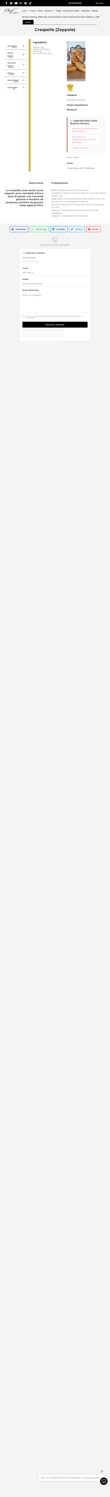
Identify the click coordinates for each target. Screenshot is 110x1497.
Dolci (16, 73)
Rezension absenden (54, 325)
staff (97, 17)
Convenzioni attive (71, 11)
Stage (58, 11)
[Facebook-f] (6, 3)
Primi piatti (16, 55)
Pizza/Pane (16, 80)
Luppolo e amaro (80, 148)
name (25, 268)
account (99, 3)
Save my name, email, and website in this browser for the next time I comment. (53, 317)
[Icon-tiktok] (30, 3)
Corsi (24, 11)
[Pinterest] (25, 3)
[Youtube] (16, 3)
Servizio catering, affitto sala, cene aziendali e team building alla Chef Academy (58, 17)
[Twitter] (11, 3)
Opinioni (48, 11)
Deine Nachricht (30, 290)
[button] (19, 229)
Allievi (40, 11)
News (33, 11)
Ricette (95, 11)
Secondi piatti (16, 65)
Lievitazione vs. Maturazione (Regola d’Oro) (85, 129)
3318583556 (76, 3)
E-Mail (25, 279)
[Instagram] (21, 3)
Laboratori (85, 11)
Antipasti (16, 46)
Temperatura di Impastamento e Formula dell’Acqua (84, 139)
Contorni (16, 87)
